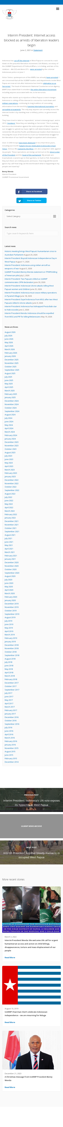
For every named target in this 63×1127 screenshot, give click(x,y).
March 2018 (10, 676)
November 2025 (11, 363)
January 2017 (10, 713)
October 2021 (10, 528)
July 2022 (8, 497)
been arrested (52, 77)
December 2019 (11, 603)
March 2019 (10, 634)
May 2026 (9, 342)
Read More (10, 957)
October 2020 (10, 569)
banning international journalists (41, 106)
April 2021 (9, 548)
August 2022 (10, 493)
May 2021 (9, 545)
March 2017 (10, 706)
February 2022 (11, 514)
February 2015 (11, 758)
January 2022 (10, 517)
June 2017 (9, 696)
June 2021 (9, 542)
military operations (10, 103)
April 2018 (9, 672)
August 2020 (10, 576)
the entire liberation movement (43, 89)
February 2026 (11, 353)
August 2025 (10, 373)
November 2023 (11, 445)
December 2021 (11, 521)
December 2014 (11, 762)
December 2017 (11, 682)
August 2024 (10, 414)
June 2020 (9, 583)
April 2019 (9, 631)
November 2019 (11, 607)
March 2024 (10, 431)
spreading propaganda (11, 109)
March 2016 (10, 737)
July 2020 (8, 579)
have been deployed (27, 143)
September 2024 (12, 411)
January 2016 (10, 744)
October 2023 (10, 449)
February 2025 (11, 394)
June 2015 (9, 755)
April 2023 (9, 466)
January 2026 (10, 356)
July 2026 (8, 335)
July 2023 (8, 456)
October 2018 (10, 652)
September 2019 (12, 614)
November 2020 (11, 566)
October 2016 (10, 720)
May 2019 (9, 627)
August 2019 (10, 617)
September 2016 (12, 724)
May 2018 (9, 669)
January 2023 (10, 476)
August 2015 (10, 751)
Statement (37, 50)
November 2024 (11, 404)
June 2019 (9, 624)
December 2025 (11, 359)
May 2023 (9, 462)
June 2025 (9, 380)
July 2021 (8, 538)
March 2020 (10, 593)
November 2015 (11, 748)
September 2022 (12, 490)
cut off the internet (21, 60)
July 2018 (8, 662)
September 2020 (12, 573)
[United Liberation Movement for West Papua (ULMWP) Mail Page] (34, 1118)
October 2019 (10, 610)
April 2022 (9, 507)
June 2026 (9, 339)
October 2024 (10, 407)
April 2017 (9, 703)
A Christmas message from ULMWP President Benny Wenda (28, 1079)
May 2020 (9, 586)
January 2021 (10, 559)
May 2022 (9, 504)
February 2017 (11, 710)
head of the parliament (31, 155)
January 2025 (10, 397)
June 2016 (9, 731)
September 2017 (12, 689)
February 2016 (11, 741)
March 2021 (10, 552)
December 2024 (11, 401)
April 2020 (9, 590)
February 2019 (11, 638)
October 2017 (10, 686)
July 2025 (8, 377)
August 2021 (10, 535)
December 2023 (11, 442)
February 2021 (11, 555)
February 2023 (11, 473)
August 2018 (10, 658)
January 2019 (10, 641)
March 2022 (10, 511)
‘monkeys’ (11, 123)
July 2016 (8, 727)
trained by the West (25, 149)
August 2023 (10, 452)
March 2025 (10, 390)
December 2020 (11, 562)
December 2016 (11, 717)
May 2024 (9, 425)
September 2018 (12, 655)
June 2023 (9, 459)
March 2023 (10, 469)
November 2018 (11, 648)
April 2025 (9, 387)
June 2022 (9, 500)
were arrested (36, 69)
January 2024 (10, 438)
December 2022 (11, 480)
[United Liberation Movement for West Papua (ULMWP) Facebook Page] (29, 1118)
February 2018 (11, 679)
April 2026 (9, 346)
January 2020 (10, 600)
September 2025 (12, 370)
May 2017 (9, 700)
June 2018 (9, 665)
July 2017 (8, 693)
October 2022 (10, 486)
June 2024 (9, 421)
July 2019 (8, 621)
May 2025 (9, 383)
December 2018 (11, 645)
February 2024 (11, 435)
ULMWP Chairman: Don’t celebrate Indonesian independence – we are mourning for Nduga (26, 1014)
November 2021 (11, 524)
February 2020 (11, 597)
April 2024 (9, 428)
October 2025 (10, 366)
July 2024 (8, 418)
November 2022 (11, 483)
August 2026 (10, 332)
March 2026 (10, 349)
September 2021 (12, 531)
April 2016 (9, 734)
